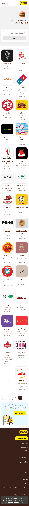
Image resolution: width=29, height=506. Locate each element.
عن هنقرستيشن (24, 447)
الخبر (27, 475)
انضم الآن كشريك (23, 457)
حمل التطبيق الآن (19, 413)
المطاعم (21, 20)
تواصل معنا (5, 487)
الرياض (26, 472)
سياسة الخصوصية (13, 502)
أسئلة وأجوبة (25, 487)
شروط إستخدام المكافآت (15, 487)
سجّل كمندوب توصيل (22, 454)
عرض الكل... (25, 479)
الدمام (26, 465)
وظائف (26, 450)
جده (16, 20)
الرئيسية (26, 20)
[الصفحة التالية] (4, 398)
